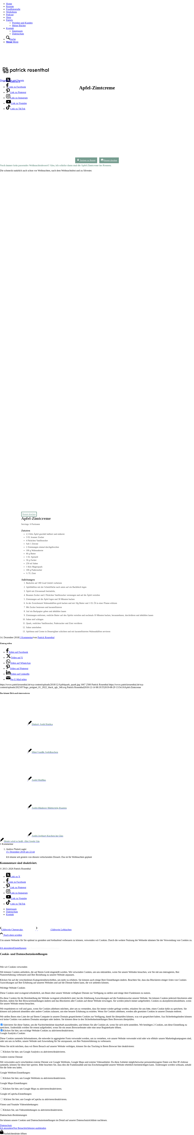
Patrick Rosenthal (46, 637)
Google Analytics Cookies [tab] (12, 1033)
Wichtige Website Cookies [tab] (12, 987)
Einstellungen (19, 948)
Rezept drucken (110, 160)
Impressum (7, 943)
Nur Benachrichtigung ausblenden (42, 948)
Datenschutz (6, 1125)
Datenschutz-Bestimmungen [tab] (13, 1115)
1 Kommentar (26, 637)
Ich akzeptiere (6, 948)
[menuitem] (100, 3)
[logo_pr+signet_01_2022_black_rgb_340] (26, 73)
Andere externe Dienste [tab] (11, 1057)
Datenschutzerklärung (33, 943)
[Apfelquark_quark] (91, 157)
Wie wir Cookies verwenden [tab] (13, 967)
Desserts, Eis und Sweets (12, 80)
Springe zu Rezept (87, 160)
